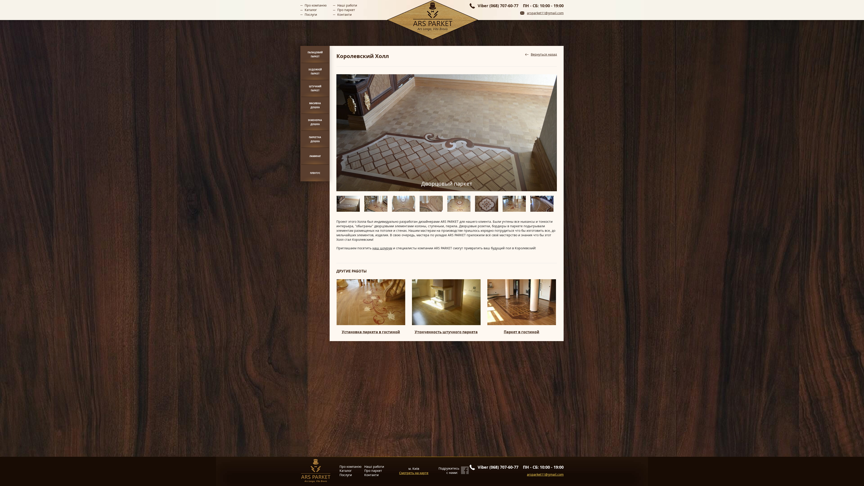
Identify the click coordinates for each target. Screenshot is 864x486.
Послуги (311, 14)
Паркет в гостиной (521, 332)
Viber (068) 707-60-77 (498, 5)
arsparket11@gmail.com (545, 13)
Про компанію (316, 5)
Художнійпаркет (315, 71)
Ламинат (315, 156)
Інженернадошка (315, 122)
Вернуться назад (544, 54)
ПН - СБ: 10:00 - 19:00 (543, 5)
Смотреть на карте (413, 473)
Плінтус (315, 173)
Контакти (344, 14)
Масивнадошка (315, 105)
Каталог (311, 10)
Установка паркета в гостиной (371, 332)
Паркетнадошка (315, 139)
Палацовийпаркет (315, 54)
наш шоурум (382, 248)
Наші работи (347, 5)
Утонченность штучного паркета (446, 332)
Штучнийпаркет (315, 88)
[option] (446, 132)
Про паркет (346, 10)
